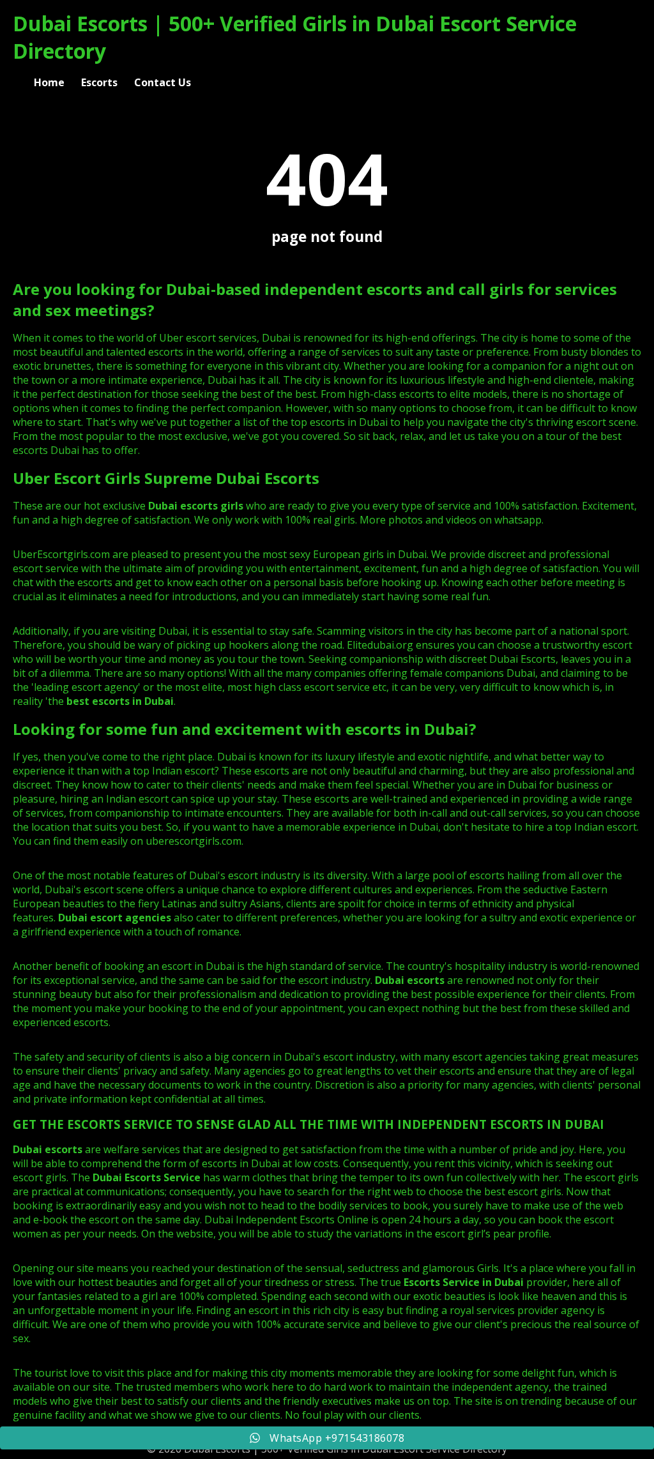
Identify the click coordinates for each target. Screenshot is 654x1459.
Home (49, 82)
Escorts (99, 82)
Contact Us (162, 82)
